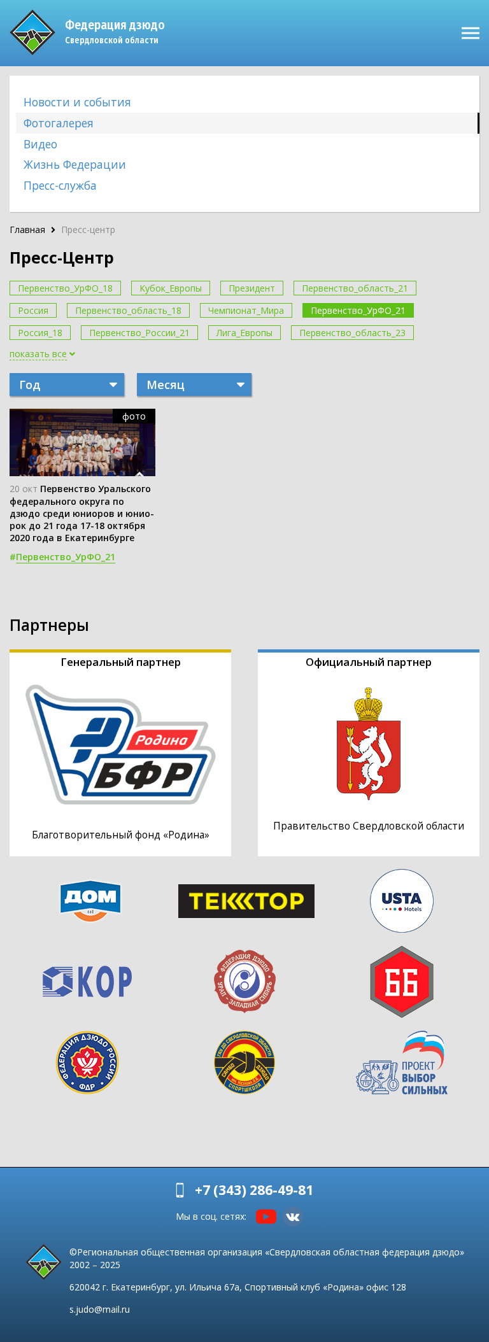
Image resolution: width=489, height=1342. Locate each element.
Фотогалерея (59, 123)
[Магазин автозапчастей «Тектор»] (246, 901)
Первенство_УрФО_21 (358, 310)
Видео (40, 144)
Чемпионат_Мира (246, 310)
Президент (252, 288)
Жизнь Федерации (75, 164)
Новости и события (77, 101)
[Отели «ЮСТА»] (401, 901)
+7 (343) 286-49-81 (254, 1190)
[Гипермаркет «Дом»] (90, 901)
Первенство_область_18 (128, 310)
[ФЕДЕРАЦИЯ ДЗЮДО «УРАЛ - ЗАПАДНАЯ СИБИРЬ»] (244, 982)
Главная (27, 229)
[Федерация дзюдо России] (87, 1062)
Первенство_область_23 (352, 333)
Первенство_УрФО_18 (65, 288)
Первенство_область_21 (355, 288)
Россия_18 (40, 333)
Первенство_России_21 (139, 333)
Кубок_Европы (170, 288)
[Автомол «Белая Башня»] (401, 981)
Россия (33, 310)
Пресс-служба (60, 185)
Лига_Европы (244, 333)
